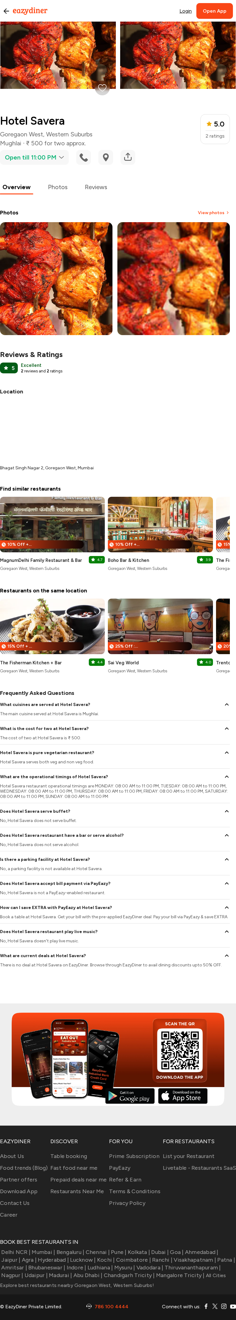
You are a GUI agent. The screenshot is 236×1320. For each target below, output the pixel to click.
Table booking (68, 1156)
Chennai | (98, 1252)
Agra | (29, 1259)
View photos (211, 212)
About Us (12, 1156)
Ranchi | (162, 1259)
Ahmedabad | (201, 1252)
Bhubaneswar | (46, 1267)
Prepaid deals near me (78, 1179)
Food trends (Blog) (24, 1167)
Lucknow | (83, 1259)
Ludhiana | (100, 1267)
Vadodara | (149, 1267)
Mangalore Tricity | (180, 1275)
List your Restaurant (188, 1156)
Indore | (76, 1267)
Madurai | (60, 1275)
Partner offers (18, 1179)
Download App (18, 1191)
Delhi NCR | (15, 1252)
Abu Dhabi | (87, 1275)
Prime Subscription (134, 1156)
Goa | (176, 1252)
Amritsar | (14, 1267)
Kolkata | (139, 1252)
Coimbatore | (133, 1259)
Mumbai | (43, 1252)
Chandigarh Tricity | (129, 1275)
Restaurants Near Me (77, 1191)
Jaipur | (10, 1259)
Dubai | (160, 1252)
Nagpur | (12, 1275)
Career (9, 1214)
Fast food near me (73, 1167)
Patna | (226, 1259)
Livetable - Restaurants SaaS (199, 1167)
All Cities (215, 1275)
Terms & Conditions (134, 1191)
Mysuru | (124, 1267)
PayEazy (119, 1167)
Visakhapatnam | (195, 1259)
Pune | (119, 1252)
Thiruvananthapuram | (193, 1267)
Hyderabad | (53, 1259)
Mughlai (10, 143)
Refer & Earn (125, 1179)
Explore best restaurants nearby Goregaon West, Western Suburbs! (77, 1285)
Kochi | (106, 1259)
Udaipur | (36, 1275)
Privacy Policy (127, 1203)
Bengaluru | (70, 1252)
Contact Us (15, 1203)
